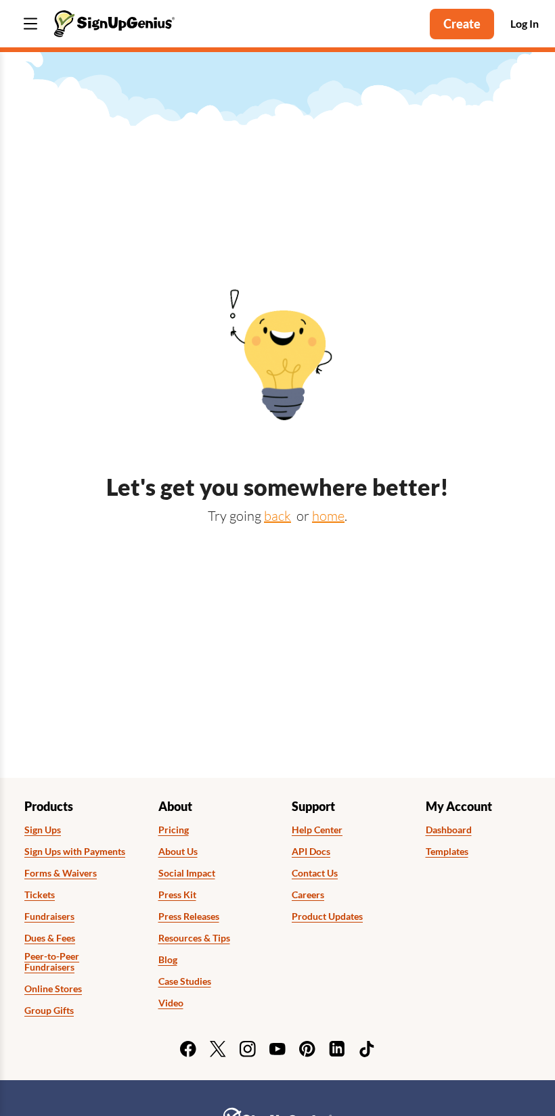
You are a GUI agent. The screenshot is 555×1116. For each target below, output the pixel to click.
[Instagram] (248, 1049)
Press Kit (177, 894)
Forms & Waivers (60, 873)
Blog (167, 959)
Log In (524, 23)
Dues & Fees (49, 938)
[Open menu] (30, 24)
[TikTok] (367, 1049)
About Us (178, 851)
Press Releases (188, 916)
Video (170, 1003)
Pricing (173, 829)
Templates (447, 851)
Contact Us (315, 873)
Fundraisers (49, 916)
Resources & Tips (194, 938)
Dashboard (449, 829)
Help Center (317, 829)
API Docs (311, 851)
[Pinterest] (307, 1049)
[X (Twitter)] (218, 1049)
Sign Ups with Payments (74, 851)
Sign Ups (42, 829)
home (328, 515)
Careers (308, 894)
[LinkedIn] (337, 1049)
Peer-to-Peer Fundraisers (51, 962)
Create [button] (462, 23)
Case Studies (184, 981)
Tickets (39, 894)
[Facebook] (188, 1049)
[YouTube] (277, 1049)
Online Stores (53, 988)
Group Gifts (49, 1010)
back (277, 515)
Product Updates (327, 916)
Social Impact (186, 873)
